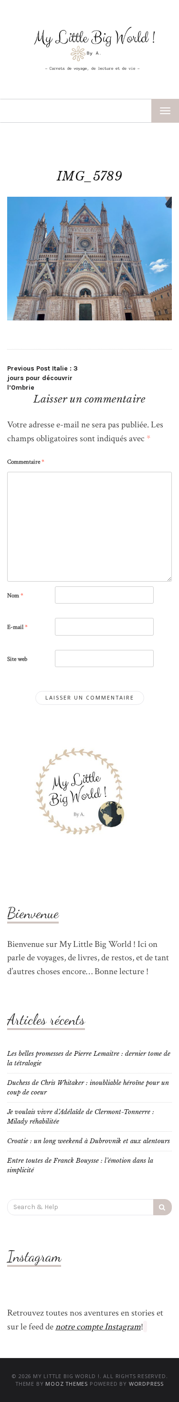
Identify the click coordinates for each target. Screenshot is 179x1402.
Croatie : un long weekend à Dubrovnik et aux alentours (88, 1141)
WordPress (146, 1383)
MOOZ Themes (66, 1383)
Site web (17, 659)
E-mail (17, 627)
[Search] (162, 1207)
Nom (15, 596)
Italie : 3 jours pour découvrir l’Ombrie (42, 378)
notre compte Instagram (98, 1327)
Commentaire (25, 462)
